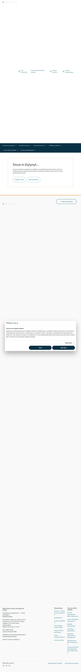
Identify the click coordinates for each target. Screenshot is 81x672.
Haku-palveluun (33, 179)
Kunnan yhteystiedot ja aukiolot (38, 71)
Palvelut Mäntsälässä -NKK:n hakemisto (72, 614)
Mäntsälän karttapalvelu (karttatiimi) (71, 635)
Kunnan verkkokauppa (69, 71)
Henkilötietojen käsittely (55, 663)
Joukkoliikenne (58, 617)
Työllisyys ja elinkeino (54, 145)
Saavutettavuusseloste (71, 663)
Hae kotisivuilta (24, 71)
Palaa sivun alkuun (67, 201)
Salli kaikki (63, 347)
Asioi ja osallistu (54, 71)
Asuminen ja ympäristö (9, 145)
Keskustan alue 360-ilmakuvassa (72, 641)
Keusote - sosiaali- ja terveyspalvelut (59, 612)
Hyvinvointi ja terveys (39, 145)
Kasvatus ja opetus (24, 145)
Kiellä (40, 347)
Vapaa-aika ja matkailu (10, 150)
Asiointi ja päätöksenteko (27, 150)
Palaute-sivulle (19, 179)
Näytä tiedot (68, 343)
